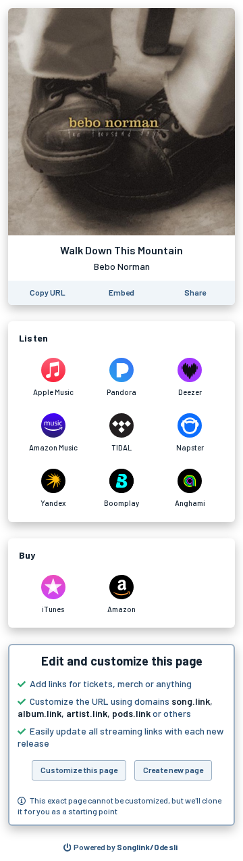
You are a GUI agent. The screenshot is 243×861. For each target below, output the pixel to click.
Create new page (173, 769)
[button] (121, 734)
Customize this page (78, 769)
